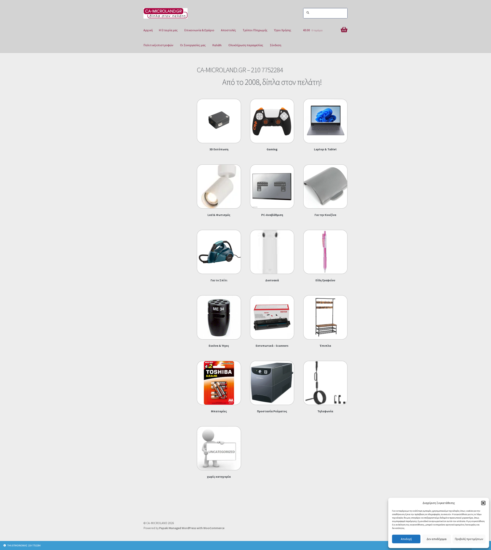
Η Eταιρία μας (168, 30)
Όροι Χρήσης (282, 30)
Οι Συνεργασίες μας (193, 45)
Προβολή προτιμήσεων (469, 539)
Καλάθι (217, 45)
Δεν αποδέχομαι (437, 539)
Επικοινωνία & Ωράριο (199, 30)
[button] (483, 503)
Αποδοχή (406, 539)
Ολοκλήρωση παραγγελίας (245, 45)
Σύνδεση (275, 45)
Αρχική (148, 30)
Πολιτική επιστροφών (158, 45)
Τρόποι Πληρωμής (255, 30)
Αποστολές (228, 30)
